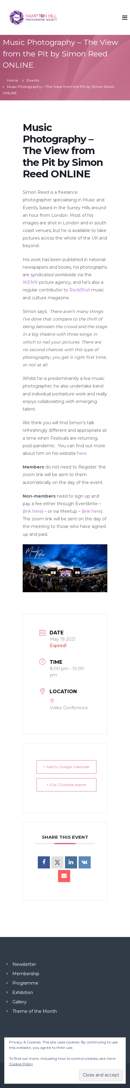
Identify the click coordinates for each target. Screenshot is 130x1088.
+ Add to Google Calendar (66, 766)
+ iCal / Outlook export (66, 784)
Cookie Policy (21, 1064)
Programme (25, 983)
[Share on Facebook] (44, 862)
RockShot (79, 290)
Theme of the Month (34, 1011)
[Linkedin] (71, 862)
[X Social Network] (57, 862)
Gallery (19, 1002)
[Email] (64, 876)
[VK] (85, 862)
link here (33, 511)
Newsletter (24, 964)
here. (82, 453)
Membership (25, 973)
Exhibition (22, 992)
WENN (30, 282)
